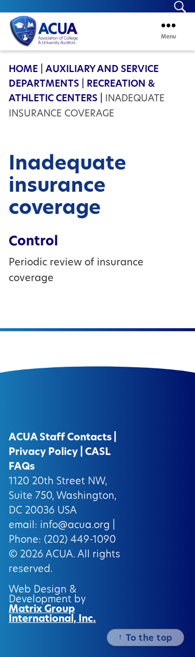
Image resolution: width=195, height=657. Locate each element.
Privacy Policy (43, 453)
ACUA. (60, 555)
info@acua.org (75, 526)
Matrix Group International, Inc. (52, 615)
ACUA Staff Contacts (60, 438)
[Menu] (168, 25)
